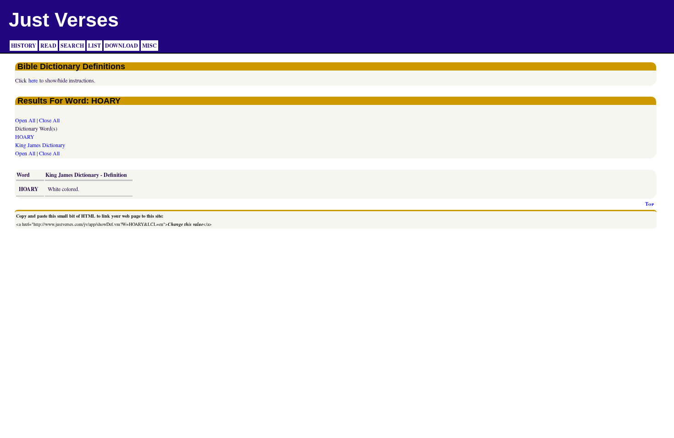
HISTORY (23, 45)
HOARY (24, 136)
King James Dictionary (40, 144)
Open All (25, 120)
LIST (94, 45)
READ (48, 45)
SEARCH (72, 45)
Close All (49, 120)
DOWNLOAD (121, 45)
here (33, 80)
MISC (149, 45)
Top (649, 204)
